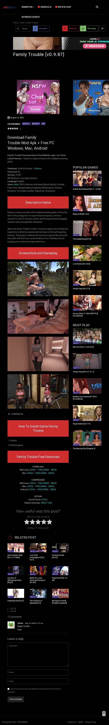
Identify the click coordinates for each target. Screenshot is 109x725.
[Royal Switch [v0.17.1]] (87, 413)
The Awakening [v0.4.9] (82, 239)
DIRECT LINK (46, 502)
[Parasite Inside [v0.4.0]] (60, 547)
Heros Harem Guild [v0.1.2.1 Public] (15, 556)
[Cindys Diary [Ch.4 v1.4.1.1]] (87, 361)
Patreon (37, 168)
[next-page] (14, 610)
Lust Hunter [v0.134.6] (81, 264)
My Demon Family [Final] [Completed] (59, 601)
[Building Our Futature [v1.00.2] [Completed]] (87, 386)
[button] (97, 7)
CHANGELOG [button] (17, 414)
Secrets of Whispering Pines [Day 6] (14, 580)
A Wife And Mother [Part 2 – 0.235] (86, 189)
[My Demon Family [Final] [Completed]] (60, 593)
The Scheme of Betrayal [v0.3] (36, 601)
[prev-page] (9, 610)
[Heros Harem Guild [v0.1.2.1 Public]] (16, 547)
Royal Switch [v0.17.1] (81, 424)
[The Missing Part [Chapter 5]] (87, 438)
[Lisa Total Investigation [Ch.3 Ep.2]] (38, 547)
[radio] (26, 522)
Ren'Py (35, 123)
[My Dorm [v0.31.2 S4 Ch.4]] (87, 336)
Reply (19, 629)
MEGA (54, 469)
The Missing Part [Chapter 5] (84, 448)
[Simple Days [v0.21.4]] (87, 278)
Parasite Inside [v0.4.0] (58, 556)
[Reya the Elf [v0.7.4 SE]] (60, 570)
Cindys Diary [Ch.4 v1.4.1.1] (83, 371)
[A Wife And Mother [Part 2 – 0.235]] (87, 178)
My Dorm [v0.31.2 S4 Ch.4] (83, 347)
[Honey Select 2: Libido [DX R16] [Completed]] (87, 303)
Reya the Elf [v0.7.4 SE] (59, 579)
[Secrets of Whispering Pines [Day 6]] (16, 570)
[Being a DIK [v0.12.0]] (87, 203)
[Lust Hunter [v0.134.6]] (87, 253)
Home (15, 22)
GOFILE (33, 469)
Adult (22, 22)
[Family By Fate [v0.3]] (16, 593)
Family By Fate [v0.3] (16, 600)
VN (43, 123)
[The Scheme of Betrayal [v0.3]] (38, 593)
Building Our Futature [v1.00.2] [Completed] (85, 397)
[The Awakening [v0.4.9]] (87, 228)
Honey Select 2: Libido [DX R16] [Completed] (85, 314)
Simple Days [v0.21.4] (81, 288)
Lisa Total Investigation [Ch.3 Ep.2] (37, 557)
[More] (102, 28)
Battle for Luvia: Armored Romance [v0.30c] (37, 580)
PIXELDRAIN (43, 469)
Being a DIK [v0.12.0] (81, 214)
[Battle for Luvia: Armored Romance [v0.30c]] (38, 570)
